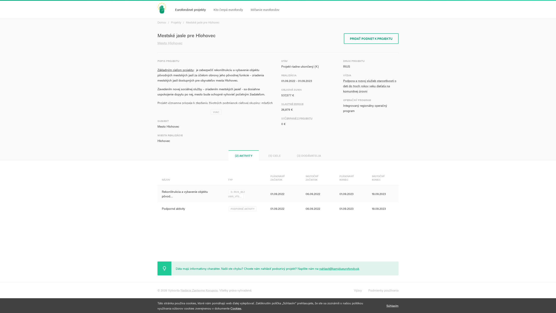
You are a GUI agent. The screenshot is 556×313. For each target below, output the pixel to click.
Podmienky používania (383, 290)
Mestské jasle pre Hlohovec (203, 22)
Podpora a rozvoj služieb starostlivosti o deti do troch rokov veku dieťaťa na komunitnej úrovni (369, 85)
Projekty (176, 22)
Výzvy (358, 290)
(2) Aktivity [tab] (243, 155)
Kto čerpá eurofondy (228, 9)
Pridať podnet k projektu (371, 38)
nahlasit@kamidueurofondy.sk (339, 268)
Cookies (235, 308)
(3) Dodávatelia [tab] (309, 155)
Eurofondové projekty (190, 9)
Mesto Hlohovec (169, 42)
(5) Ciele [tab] (274, 155)
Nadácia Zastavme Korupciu (199, 290)
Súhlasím (392, 305)
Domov (161, 22)
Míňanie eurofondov (265, 9)
